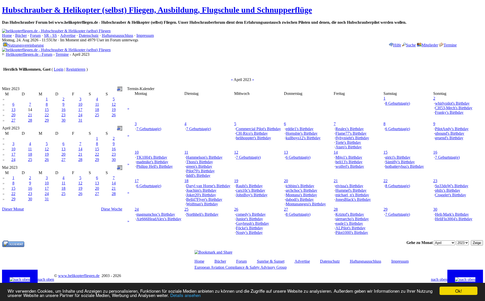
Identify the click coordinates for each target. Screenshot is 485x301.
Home (7, 35)
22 (47, 115)
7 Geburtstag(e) (148, 129)
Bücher (21, 35)
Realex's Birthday (349, 129)
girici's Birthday (397, 157)
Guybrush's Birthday (252, 223)
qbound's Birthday (449, 133)
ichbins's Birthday (300, 186)
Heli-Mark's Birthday (452, 214)
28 (30, 120)
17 (80, 109)
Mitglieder (430, 45)
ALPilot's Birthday (350, 228)
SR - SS (50, 35)
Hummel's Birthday (351, 190)
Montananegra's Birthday (306, 204)
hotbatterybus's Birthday (404, 166)
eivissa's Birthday (349, 186)
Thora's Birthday (199, 162)
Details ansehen (185, 295)
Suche (411, 45)
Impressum (145, 35)
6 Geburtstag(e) (397, 129)
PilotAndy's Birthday (452, 129)
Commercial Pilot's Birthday (258, 129)
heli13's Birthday (348, 162)
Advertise (68, 35)
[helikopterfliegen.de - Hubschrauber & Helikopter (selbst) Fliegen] (56, 31)
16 (63, 109)
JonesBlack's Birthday (353, 199)
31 (80, 120)
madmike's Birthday (152, 162)
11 (97, 104)
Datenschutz (89, 35)
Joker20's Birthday (201, 195)
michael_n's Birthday (352, 195)
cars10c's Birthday (250, 190)
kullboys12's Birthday (303, 138)
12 (114, 104)
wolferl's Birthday (349, 166)
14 (80, 149)
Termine (450, 45)
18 (97, 109)
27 (13, 120)
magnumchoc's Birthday (155, 214)
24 (80, 115)
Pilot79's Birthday (200, 171)
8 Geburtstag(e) (397, 103)
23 (63, 115)
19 (114, 109)
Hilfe (397, 45)
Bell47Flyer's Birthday (204, 199)
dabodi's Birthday (300, 199)
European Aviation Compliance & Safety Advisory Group (241, 267)
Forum (35, 35)
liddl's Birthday (198, 175)
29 (47, 120)
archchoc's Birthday (301, 190)
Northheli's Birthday (202, 214)
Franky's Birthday (449, 112)
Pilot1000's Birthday (351, 232)
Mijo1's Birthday (348, 157)
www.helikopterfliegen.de (79, 275)
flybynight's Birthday (352, 138)
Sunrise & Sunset (270, 261)
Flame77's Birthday (351, 133)
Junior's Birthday (249, 219)
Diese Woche (111, 209)
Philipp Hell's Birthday (154, 166)
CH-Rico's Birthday (252, 133)
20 (13, 115)
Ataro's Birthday (348, 147)
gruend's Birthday (449, 138)
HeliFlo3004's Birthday (453, 219)
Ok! (458, 291)
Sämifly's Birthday (400, 162)
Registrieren (75, 69)
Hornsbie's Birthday (302, 133)
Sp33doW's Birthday (451, 186)
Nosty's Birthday (249, 232)
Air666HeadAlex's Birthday (158, 219)
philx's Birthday (447, 190)
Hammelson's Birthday (204, 157)
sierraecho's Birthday (352, 219)
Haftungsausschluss (117, 35)
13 (13, 109)
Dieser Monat (13, 209)
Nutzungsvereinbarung (25, 45)
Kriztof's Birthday (349, 214)
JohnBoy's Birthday (252, 195)
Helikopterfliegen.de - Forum (29, 54)
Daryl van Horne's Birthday (208, 186)
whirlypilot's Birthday (452, 103)
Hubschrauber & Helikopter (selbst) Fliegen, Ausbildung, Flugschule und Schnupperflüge (157, 9)
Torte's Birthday (348, 142)
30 (63, 120)
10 (80, 104)
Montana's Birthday (301, 195)
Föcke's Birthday (249, 228)
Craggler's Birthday (450, 195)
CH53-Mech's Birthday (453, 108)
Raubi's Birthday (249, 186)
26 (114, 115)
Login (58, 69)
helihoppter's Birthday (253, 138)
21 (30, 115)
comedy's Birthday (251, 214)
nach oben (46, 279)
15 (47, 109)
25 (97, 115)
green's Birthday (199, 166)
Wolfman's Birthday (202, 204)
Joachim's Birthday (201, 190)
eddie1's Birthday (299, 129)
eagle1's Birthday (349, 223)
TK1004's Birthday (151, 157)
